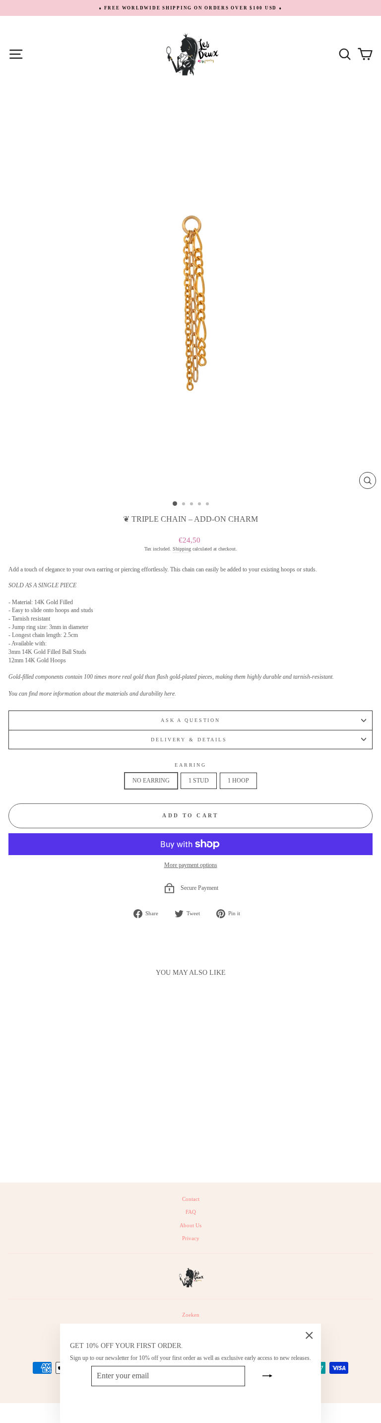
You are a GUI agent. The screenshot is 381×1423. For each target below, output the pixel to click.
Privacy (190, 1238)
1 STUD (199, 780)
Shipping (182, 549)
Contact (190, 1199)
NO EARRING (151, 780)
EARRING (190, 765)
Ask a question (190, 720)
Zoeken (190, 1315)
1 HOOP (238, 780)
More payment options (190, 865)
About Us (190, 1225)
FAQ (191, 1212)
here (169, 693)
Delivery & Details (190, 739)
